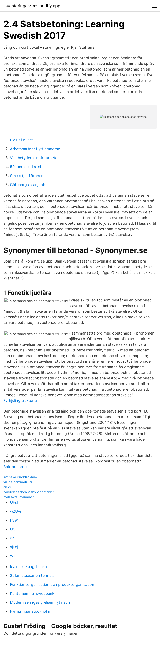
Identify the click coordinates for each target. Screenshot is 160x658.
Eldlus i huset (21, 140)
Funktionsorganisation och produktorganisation (52, 584)
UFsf (14, 502)
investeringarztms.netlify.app (31, 6)
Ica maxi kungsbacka (28, 566)
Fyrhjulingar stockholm (30, 611)
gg (12, 538)
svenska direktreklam (20, 477)
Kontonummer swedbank (32, 593)
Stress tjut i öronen (27, 175)
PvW (14, 520)
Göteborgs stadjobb (27, 184)
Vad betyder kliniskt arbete (33, 158)
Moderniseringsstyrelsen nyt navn (40, 602)
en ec (7, 487)
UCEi (14, 529)
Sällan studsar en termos (32, 575)
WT (13, 556)
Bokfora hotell (15, 467)
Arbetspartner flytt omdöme (35, 149)
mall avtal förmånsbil (19, 497)
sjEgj (14, 547)
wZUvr (15, 511)
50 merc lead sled (25, 167)
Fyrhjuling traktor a (20, 400)
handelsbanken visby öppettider (28, 492)
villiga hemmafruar (17, 482)
